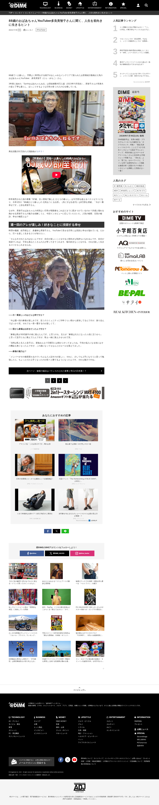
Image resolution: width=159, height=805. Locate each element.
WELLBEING (141, 739)
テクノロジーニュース (17, 736)
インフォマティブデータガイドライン (117, 758)
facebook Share (48, 531)
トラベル (81, 727)
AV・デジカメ (14, 721)
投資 (57, 724)
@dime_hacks (84, 553)
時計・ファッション (85, 733)
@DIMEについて (86, 758)
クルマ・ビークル (84, 721)
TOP (11, 13)
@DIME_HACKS (58, 553)
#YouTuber (41, 30)
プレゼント (138, 724)
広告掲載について (136, 761)
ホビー (109, 727)
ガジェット (13, 730)
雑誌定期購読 (96, 761)
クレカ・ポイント (62, 730)
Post (56, 531)
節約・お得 (60, 727)
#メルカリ (129, 186)
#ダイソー (118, 195)
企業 (35, 724)
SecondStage (142, 737)
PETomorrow (142, 743)
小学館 (88, 761)
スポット (110, 721)
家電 (10, 727)
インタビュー (39, 730)
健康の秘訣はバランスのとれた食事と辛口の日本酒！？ (56, 371)
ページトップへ (79, 690)
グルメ (80, 724)
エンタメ (18, 13)
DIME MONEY (61, 721)
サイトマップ (98, 758)
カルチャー (111, 724)
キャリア (37, 721)
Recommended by (82, 520)
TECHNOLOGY (18, 717)
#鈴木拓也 (140, 186)
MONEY (62, 717)
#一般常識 (118, 186)
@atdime (33, 553)
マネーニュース (61, 733)
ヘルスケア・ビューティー (88, 736)
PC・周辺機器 (14, 733)
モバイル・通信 (14, 724)
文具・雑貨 (82, 730)
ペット (80, 739)
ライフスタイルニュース (87, 742)
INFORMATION (143, 717)
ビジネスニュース (40, 733)
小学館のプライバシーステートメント (115, 761)
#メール (144, 195)
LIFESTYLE (86, 717)
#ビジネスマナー (131, 195)
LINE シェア (65, 531)
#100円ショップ (127, 191)
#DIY (116, 191)
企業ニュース (142, 729)
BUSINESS (40, 717)
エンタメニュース (32, 13)
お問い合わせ (136, 758)
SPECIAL (141, 733)
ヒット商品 (38, 727)
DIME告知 (138, 721)
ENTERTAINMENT (117, 717)
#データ (117, 200)
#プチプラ (141, 191)
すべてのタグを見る (140, 205)
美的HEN (140, 746)
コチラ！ (40, 151)
